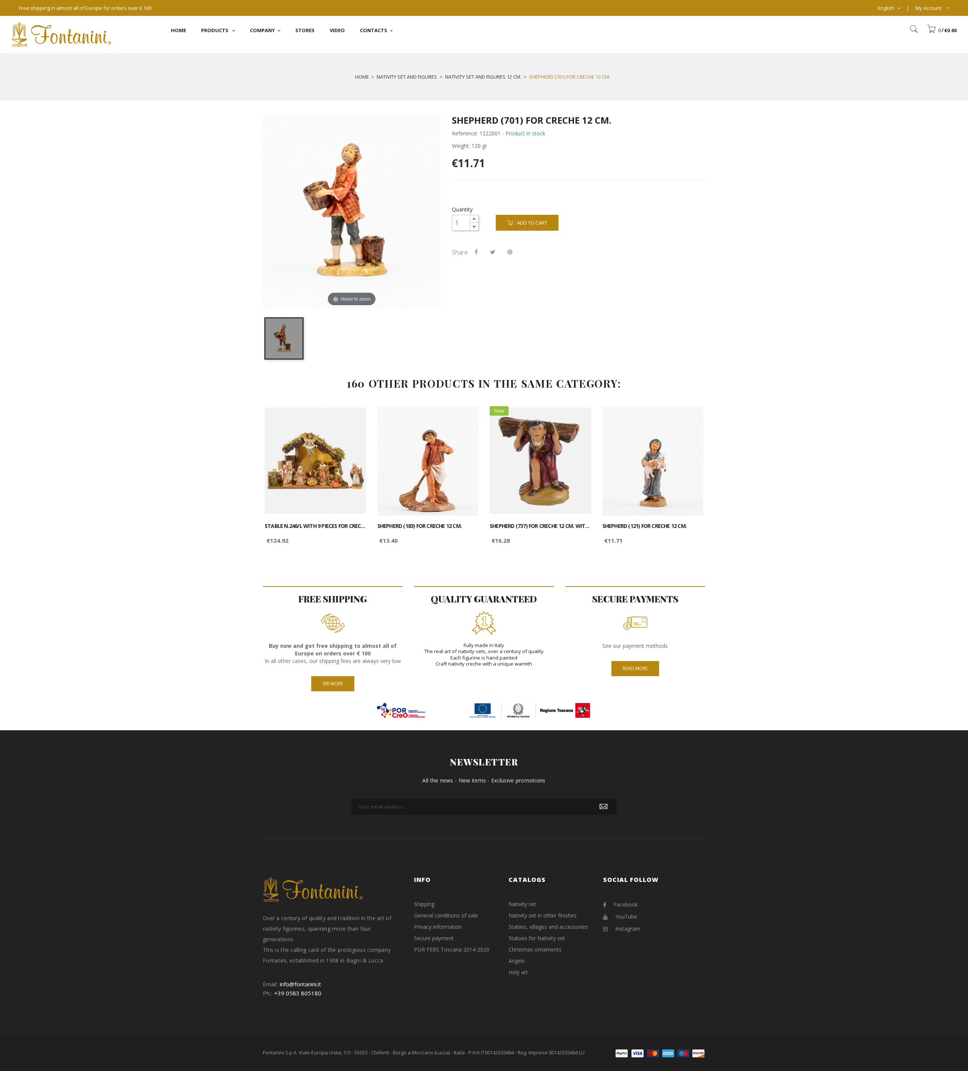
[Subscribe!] (603, 807)
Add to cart (532, 222)
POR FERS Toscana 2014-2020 (451, 949)
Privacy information (438, 926)
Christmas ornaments (535, 949)
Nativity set (522, 904)
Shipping (424, 904)
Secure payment (434, 938)
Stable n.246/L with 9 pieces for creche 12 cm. (315, 526)
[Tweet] (492, 252)
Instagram (627, 928)
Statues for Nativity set (537, 938)
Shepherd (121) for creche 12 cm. (644, 526)
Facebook (626, 904)
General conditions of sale (446, 915)
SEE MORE (333, 683)
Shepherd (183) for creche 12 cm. (419, 526)
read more (635, 668)
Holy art (518, 972)
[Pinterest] (510, 252)
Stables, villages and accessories (548, 926)
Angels (517, 960)
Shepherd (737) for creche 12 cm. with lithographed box (540, 526)
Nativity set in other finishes (543, 915)
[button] (942, 30)
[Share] (476, 252)
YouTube (626, 916)
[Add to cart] (352, 418)
